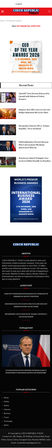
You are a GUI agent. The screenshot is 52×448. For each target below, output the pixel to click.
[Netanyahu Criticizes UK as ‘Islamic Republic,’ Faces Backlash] (8, 129)
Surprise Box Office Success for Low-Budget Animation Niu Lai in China (35, 111)
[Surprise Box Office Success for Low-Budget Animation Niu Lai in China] (8, 113)
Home (2, 21)
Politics (6, 402)
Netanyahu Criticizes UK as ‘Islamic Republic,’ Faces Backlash (34, 127)
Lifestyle (7, 409)
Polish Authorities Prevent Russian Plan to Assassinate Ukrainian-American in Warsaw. (33, 145)
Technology (8, 421)
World (6, 398)
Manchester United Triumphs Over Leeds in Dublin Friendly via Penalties (35, 159)
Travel (6, 417)
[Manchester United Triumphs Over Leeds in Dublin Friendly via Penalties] (8, 162)
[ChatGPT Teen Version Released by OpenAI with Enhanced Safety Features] (8, 97)
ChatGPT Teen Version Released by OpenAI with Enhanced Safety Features (34, 96)
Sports (6, 425)
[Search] (49, 12)
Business (7, 413)
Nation (6, 405)
